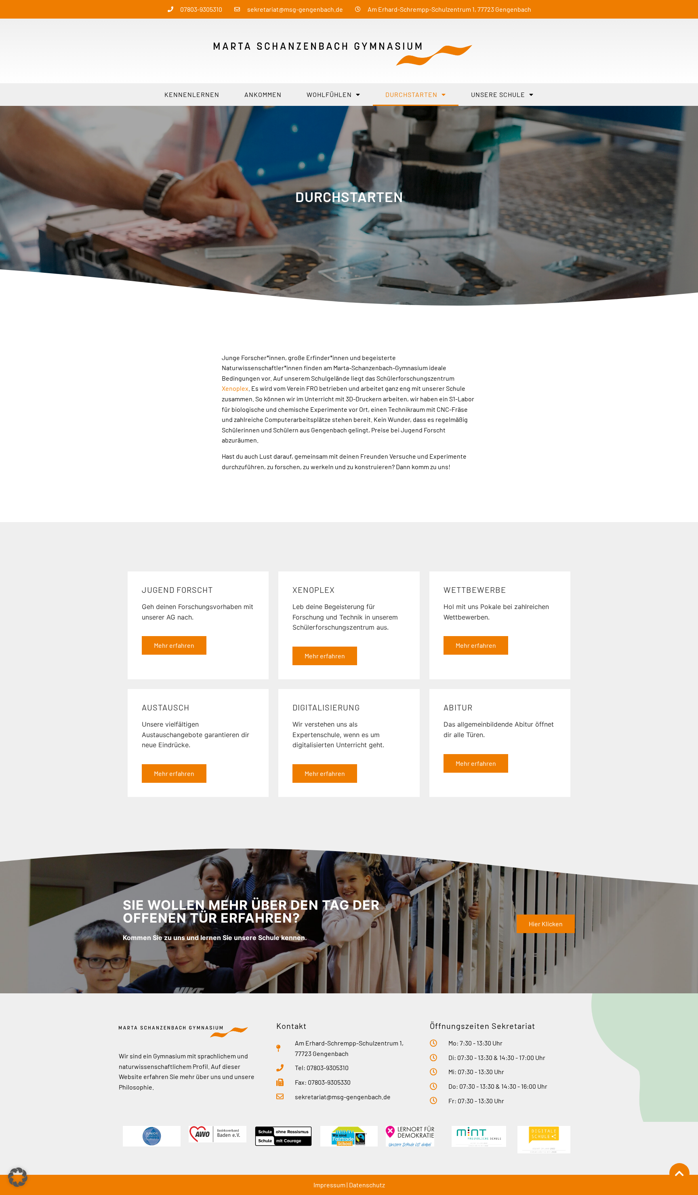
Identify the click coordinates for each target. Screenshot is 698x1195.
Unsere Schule (498, 94)
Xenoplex (235, 388)
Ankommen (263, 94)
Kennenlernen (191, 94)
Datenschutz (367, 1185)
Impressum (329, 1185)
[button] (18, 1177)
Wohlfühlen (329, 94)
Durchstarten (411, 94)
